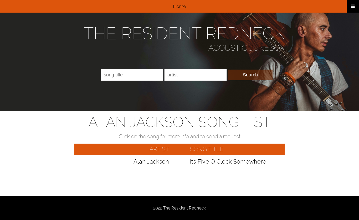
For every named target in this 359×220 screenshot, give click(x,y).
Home (179, 6)
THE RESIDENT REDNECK (184, 33)
